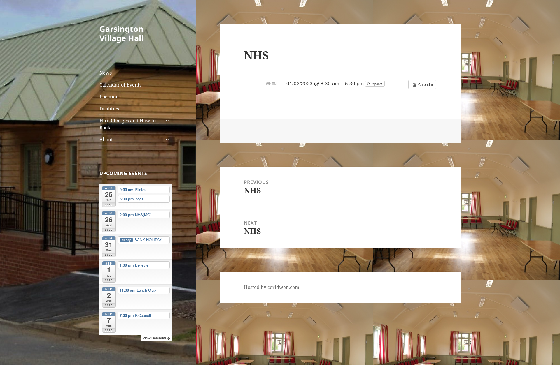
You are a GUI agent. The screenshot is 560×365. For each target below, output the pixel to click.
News (105, 73)
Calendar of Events (120, 85)
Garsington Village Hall (121, 33)
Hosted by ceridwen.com (271, 287)
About (106, 139)
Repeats (376, 83)
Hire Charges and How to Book (127, 124)
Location (109, 97)
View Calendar (155, 337)
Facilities (109, 108)
